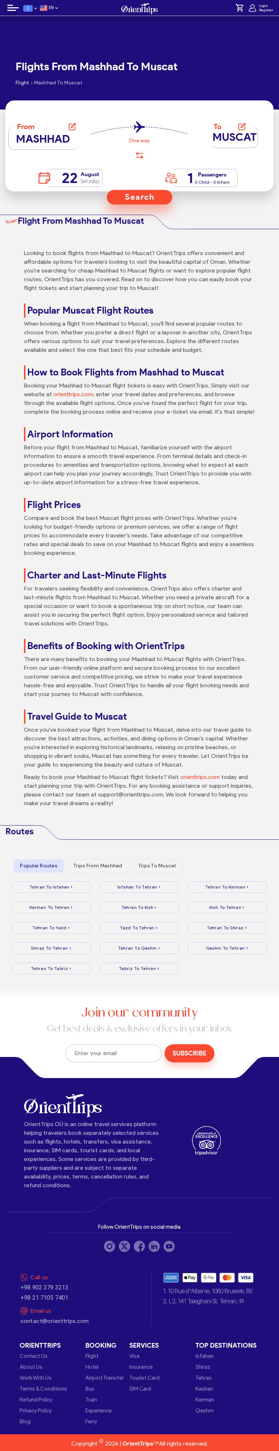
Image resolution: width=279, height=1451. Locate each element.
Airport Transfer (104, 1378)
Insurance (141, 1367)
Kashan (204, 1389)
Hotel (91, 1367)
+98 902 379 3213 (44, 1287)
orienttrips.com (73, 394)
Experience (98, 1410)
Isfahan (204, 1356)
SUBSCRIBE (189, 1053)
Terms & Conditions (43, 1389)
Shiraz (202, 1367)
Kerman (204, 1399)
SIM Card (140, 1389)
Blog (25, 1421)
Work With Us (36, 1378)
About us (31, 1367)
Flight (91, 1356)
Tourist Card (144, 1378)
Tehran (203, 1378)
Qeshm (204, 1410)
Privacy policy (36, 1410)
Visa (134, 1356)
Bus (89, 1389)
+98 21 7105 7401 (44, 1297)
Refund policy (36, 1399)
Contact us (34, 1356)
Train (91, 1399)
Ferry (91, 1421)
